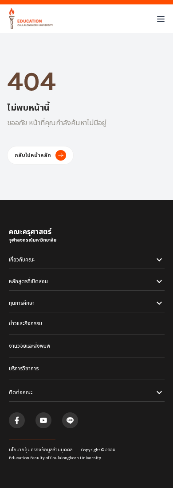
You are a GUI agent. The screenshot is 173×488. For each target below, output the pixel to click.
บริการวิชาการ (24, 368)
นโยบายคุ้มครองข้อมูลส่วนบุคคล (41, 450)
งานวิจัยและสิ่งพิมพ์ (29, 346)
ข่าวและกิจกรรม (25, 323)
